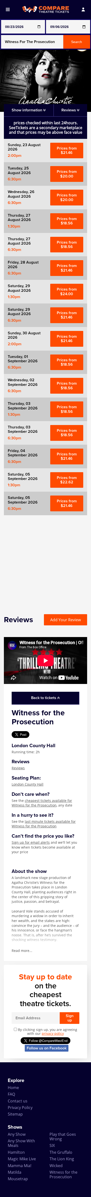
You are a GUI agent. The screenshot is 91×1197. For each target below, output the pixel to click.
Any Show (16, 1134)
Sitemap (15, 1114)
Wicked (56, 1165)
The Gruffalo (61, 1152)
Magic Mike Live (22, 1159)
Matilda (14, 1172)
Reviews (18, 768)
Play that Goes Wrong (63, 1137)
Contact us (17, 1101)
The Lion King (62, 1159)
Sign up (70, 1018)
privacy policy (53, 1033)
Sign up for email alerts (31, 842)
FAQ (11, 1094)
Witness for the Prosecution (63, 1174)
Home (13, 1087)
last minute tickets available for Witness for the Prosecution (44, 824)
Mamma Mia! (19, 1165)
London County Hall (27, 784)
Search (76, 42)
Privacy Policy (20, 1107)
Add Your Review (65, 619)
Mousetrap (18, 1178)
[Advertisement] (45, 560)
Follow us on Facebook (46, 1048)
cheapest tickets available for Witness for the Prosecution (42, 803)
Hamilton (16, 1152)
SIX (52, 1145)
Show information (27, 110)
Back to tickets (44, 698)
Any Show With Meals (21, 1143)
